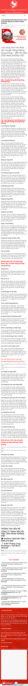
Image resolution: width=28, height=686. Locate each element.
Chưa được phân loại (20, 25)
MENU (3, 15)
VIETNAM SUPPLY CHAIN (8, 25)
